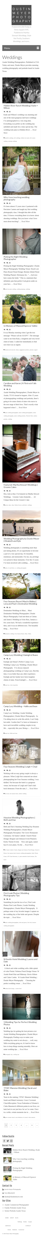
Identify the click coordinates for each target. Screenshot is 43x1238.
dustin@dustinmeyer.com (13, 1197)
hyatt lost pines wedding (10, 289)
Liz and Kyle (11, 568)
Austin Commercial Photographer (17, 1205)
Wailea (29, 633)
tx (15, 568)
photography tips (8, 1054)
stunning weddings (12, 141)
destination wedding (9, 633)
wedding (10, 419)
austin (6, 568)
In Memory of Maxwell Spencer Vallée (24, 1178)
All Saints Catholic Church (11, 850)
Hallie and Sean (13, 733)
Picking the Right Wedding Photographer (22, 1169)
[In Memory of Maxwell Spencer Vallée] (21, 308)
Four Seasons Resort (19, 633)
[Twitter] (7, 1141)
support (35, 349)
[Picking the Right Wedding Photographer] (21, 241)
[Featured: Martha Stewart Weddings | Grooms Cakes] (21, 453)
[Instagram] (11, 1141)
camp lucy (7, 685)
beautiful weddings (9, 138)
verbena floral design (9, 988)
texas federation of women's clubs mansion (25, 1117)
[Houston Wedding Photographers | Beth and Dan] (21, 807)
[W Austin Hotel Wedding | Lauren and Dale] (21, 944)
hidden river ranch (25, 138)
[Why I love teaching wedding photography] (21, 171)
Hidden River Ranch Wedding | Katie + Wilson (26, 1151)
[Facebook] (4, 1141)
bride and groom (23, 922)
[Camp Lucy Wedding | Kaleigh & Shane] (21, 646)
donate (17, 349)
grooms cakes (8, 505)
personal (31, 349)
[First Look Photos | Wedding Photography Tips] (21, 878)
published (24, 505)
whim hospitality (14, 685)
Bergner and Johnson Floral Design (26, 850)
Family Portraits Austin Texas (15, 1208)
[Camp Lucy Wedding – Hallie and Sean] (21, 697)
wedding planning (21, 289)
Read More (26, 221)
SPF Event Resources (12, 856)
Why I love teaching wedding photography (23, 1160)
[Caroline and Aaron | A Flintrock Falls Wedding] (21, 368)
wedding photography (21, 568)
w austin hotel (18, 988)
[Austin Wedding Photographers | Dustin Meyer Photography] (21, 15)
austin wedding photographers (25, 412)
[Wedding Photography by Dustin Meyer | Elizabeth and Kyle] (21, 523)
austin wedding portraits (19, 416)
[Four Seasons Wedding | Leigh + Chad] (21, 751)
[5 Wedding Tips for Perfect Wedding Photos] (21, 1007)
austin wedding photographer (11, 412)
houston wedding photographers (23, 853)
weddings (28, 289)
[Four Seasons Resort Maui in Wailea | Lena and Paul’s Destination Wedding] (21, 586)
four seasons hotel (14, 793)
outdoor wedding (22, 793)
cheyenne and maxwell (10, 349)
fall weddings (17, 138)
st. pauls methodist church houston (26, 856)
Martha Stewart (18, 505)
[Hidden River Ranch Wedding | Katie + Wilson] (21, 90)
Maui (26, 633)
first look (7, 793)
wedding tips (16, 1054)
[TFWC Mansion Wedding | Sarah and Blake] (21, 1073)
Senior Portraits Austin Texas (15, 1211)
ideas (13, 505)
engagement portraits (24, 349)
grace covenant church (10, 1117)
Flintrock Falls (29, 416)
